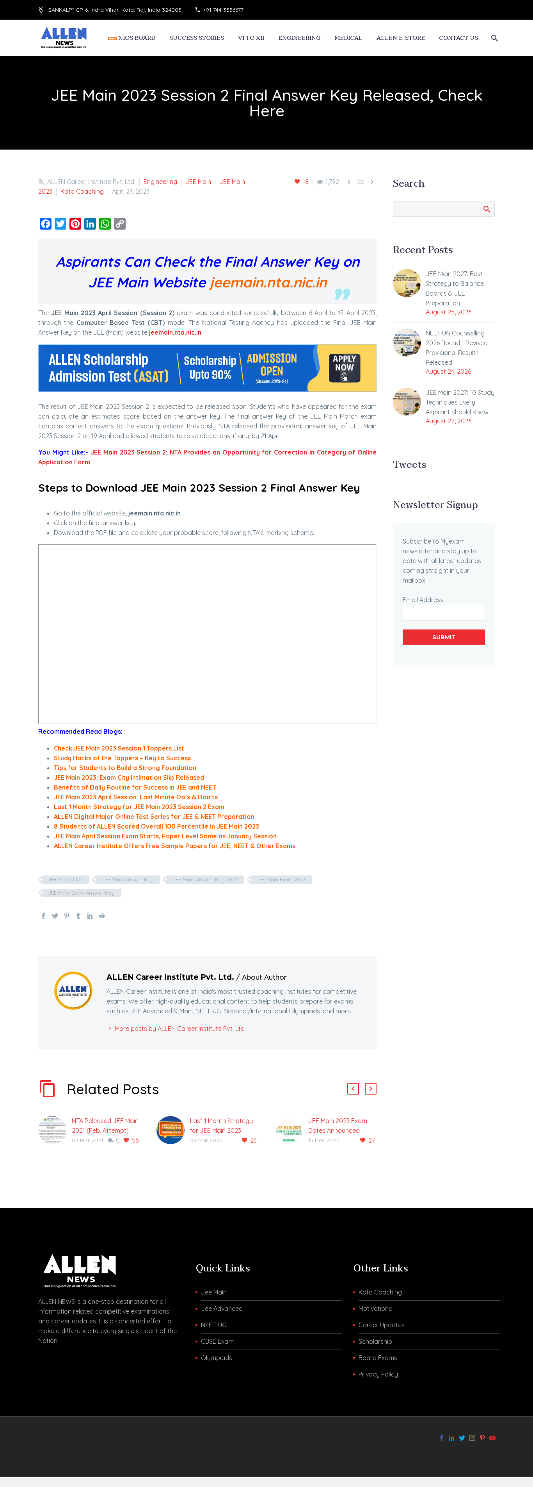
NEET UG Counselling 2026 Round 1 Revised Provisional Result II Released (457, 347)
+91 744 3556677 (223, 9)
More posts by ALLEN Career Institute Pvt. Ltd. (180, 1028)
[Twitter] (55, 916)
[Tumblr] (78, 916)
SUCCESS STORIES (196, 38)
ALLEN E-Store (401, 38)
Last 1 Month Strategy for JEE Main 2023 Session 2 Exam (221, 1130)
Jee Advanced (222, 1308)
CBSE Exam (217, 1341)
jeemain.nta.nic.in (268, 282)
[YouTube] (492, 1438)
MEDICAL (348, 38)
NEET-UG (213, 1325)
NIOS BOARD (136, 38)
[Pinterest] (67, 916)
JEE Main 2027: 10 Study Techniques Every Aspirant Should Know (460, 402)
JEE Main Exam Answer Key (81, 893)
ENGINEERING (299, 38)
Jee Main (214, 1292)
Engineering (160, 181)
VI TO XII (251, 38)
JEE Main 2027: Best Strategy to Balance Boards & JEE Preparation (455, 288)
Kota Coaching (82, 191)
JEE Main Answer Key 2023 (205, 879)
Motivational (376, 1308)
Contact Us (458, 38)
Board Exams (378, 1358)
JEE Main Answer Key (128, 879)
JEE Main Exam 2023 (281, 879)
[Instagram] (472, 1438)
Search (486, 208)
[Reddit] (102, 916)
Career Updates (382, 1325)
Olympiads (216, 1358)
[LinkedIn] (90, 916)
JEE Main (198, 181)
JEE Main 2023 (65, 879)
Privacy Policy (378, 1374)
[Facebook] (43, 916)
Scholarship (375, 1341)
